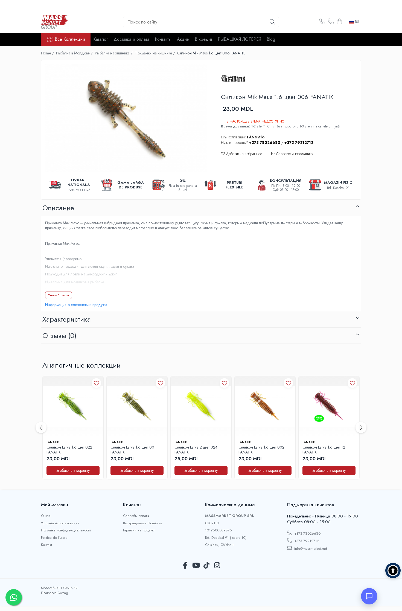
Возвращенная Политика (142, 523)
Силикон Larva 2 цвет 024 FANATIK (195, 450)
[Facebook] (185, 566)
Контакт (46, 544)
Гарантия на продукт (139, 530)
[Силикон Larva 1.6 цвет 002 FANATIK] (265, 406)
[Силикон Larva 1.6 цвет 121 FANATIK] (329, 406)
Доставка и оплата (131, 39)
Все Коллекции (70, 39)
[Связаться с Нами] (322, 22)
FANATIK (52, 442)
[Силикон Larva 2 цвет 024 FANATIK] (201, 406)
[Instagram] (217, 566)
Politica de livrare (54, 537)
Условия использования (60, 523)
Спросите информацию (294, 153)
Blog (271, 39)
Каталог (100, 39)
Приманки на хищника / (155, 53)
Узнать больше (58, 295)
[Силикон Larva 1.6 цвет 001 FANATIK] (137, 406)
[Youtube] (195, 566)
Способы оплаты (136, 515)
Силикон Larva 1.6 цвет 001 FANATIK (133, 450)
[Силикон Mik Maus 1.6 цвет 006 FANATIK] (126, 118)
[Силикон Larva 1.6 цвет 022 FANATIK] (73, 406)
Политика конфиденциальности (66, 530)
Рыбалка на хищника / (114, 53)
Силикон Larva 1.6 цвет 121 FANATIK (324, 450)
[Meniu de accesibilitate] (393, 570)
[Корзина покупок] (339, 22)
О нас (46, 515)
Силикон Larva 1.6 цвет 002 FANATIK (261, 450)
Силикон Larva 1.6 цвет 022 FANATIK (69, 450)
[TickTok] (206, 566)
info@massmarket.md (310, 548)
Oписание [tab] (58, 208)
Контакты (163, 39)
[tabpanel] (126, 118)
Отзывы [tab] (59, 335)
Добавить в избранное (243, 153)
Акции (183, 39)
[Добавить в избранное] (96, 383)
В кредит (203, 39)
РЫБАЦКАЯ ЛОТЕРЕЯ (239, 39)
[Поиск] (272, 22)
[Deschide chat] (369, 596)
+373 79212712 (306, 540)
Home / (48, 53)
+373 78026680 (307, 533)
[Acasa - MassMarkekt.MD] (68, 22)
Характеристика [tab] (66, 319)
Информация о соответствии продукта (76, 304)
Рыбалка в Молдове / (75, 53)
